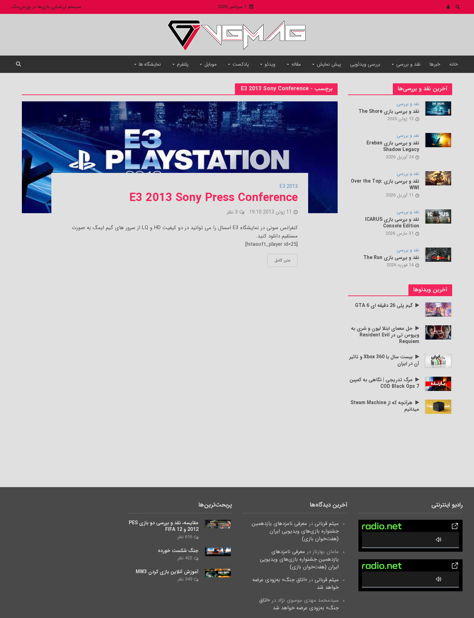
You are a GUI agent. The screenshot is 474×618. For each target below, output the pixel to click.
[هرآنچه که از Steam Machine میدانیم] (438, 406)
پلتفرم (182, 64)
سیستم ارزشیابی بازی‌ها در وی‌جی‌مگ (46, 6)
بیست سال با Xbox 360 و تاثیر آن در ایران (384, 360)
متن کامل (282, 260)
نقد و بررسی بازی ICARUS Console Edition (392, 222)
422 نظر (184, 558)
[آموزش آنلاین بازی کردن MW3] (218, 573)
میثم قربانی (327, 523)
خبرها (435, 64)
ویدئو (270, 64)
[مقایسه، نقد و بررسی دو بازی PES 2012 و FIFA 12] (218, 524)
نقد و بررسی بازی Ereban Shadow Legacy (392, 146)
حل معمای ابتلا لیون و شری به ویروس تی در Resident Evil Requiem (385, 335)
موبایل (210, 64)
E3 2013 (289, 186)
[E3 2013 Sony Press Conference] (180, 157)
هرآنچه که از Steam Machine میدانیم (384, 406)
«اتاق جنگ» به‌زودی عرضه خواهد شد (295, 584)
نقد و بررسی (408, 64)
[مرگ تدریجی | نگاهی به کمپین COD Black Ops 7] (438, 383)
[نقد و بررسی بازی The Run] (438, 254)
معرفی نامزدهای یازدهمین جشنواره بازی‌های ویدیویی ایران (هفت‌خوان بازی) (295, 531)
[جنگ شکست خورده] (218, 552)
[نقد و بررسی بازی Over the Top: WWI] (438, 178)
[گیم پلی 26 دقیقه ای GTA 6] (438, 309)
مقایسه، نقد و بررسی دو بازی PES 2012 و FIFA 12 (163, 526)
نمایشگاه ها (150, 64)
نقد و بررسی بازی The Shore (388, 111)
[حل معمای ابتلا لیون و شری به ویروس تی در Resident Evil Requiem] (438, 332)
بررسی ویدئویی (365, 64)
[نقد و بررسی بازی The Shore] (438, 108)
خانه (453, 64)
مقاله (296, 64)
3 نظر (232, 212)
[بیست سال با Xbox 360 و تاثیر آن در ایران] (438, 361)
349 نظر (184, 579)
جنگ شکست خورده (178, 551)
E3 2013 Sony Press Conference (213, 198)
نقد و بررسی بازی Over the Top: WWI (385, 184)
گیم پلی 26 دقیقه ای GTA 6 (384, 305)
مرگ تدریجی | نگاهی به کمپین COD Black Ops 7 (384, 383)
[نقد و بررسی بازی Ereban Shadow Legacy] (438, 140)
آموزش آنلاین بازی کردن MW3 (167, 572)
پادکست (240, 64)
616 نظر (184, 537)
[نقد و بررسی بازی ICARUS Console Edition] (438, 216)
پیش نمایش (329, 64)
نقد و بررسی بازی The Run (391, 257)
